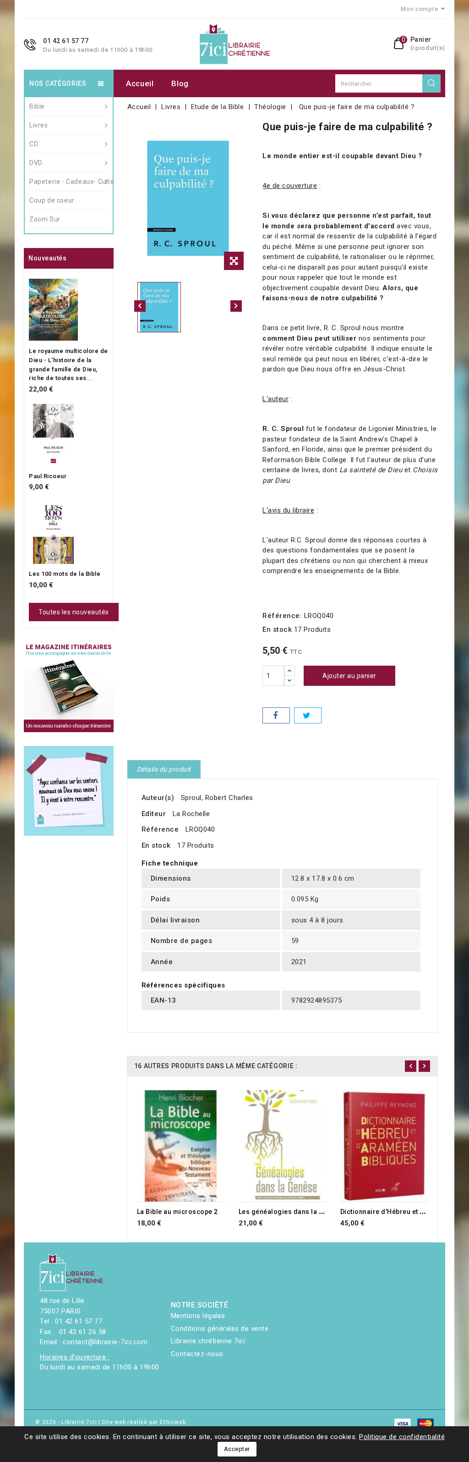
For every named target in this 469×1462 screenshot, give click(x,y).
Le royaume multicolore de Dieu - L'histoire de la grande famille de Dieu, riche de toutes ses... (68, 364)
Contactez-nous (197, 1354)
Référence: (282, 616)
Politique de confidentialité (402, 1437)
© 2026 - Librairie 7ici (66, 1422)
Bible (37, 106)
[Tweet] (307, 715)
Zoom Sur (44, 219)
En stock (277, 629)
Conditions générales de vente (220, 1328)
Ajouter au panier (349, 675)
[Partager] (276, 715)
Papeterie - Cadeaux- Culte (68, 181)
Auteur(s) (158, 798)
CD (33, 144)
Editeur (154, 814)
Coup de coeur (52, 200)
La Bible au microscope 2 (177, 1211)
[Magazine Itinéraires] (69, 687)
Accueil (140, 83)
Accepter (237, 1448)
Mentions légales (198, 1316)
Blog (180, 83)
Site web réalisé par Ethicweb (143, 1422)
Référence (160, 829)
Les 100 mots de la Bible (64, 573)
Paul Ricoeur (47, 476)
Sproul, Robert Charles (217, 798)
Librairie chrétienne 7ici (208, 1341)
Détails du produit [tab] (164, 769)
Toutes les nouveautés (73, 612)
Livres (38, 125)
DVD (36, 162)
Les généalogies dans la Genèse (291, 1211)
